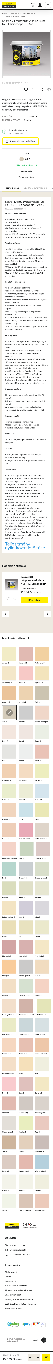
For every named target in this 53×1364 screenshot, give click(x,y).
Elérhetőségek (11, 1272)
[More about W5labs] (43, 1340)
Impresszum (10, 1281)
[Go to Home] (13, 5)
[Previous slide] (5, 614)
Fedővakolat (15, 13)
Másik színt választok (26, 165)
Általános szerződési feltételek (18, 1290)
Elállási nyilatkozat (13, 1295)
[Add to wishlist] (26, 89)
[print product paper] (49, 89)
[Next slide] (47, 614)
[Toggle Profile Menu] (40, 5)
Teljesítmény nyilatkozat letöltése (25, 546)
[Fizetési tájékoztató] (26, 1324)
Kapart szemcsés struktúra (15, 16)
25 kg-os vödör (27, 176)
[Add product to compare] (34, 89)
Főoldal (4, 13)
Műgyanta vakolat (29, 13)
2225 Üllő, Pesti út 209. (20, 1254)
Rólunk (8, 1276)
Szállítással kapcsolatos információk (21, 1304)
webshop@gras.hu (18, 1250)
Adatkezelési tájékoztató (16, 1285)
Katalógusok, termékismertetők (19, 1299)
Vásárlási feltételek (13, 1308)
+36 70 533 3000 (18, 1245)
